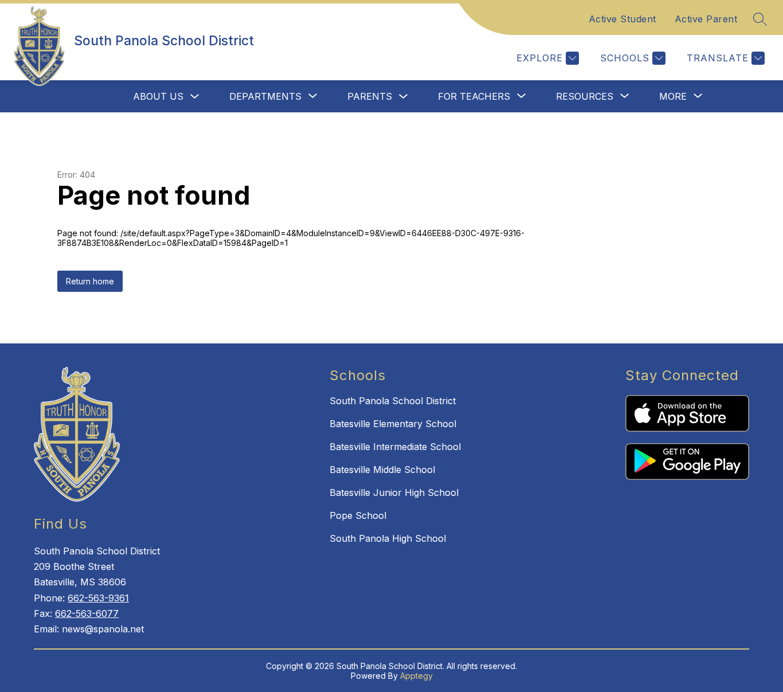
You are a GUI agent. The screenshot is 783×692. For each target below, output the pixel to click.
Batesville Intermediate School (395, 446)
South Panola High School (388, 538)
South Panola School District (393, 400)
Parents (369, 96)
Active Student (622, 19)
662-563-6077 (87, 613)
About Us (158, 96)
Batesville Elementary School (393, 423)
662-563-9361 (98, 598)
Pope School (358, 515)
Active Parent (706, 19)
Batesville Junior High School (394, 492)
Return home (90, 281)
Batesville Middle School (382, 469)
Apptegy (416, 676)
